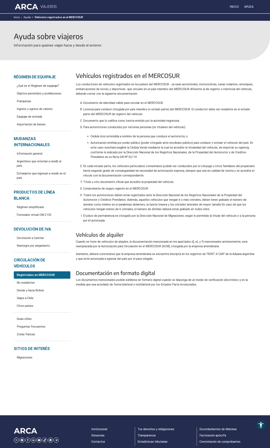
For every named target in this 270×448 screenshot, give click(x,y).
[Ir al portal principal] (26, 6)
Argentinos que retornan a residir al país (39, 163)
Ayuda (248, 6)
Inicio (234, 6)
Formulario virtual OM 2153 (34, 215)
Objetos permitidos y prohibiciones (39, 93)
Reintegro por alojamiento (33, 245)
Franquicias (24, 101)
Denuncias (98, 435)
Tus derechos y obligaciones (156, 429)
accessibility (260, 425)
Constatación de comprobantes (219, 441)
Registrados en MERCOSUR (36, 275)
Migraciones (24, 357)
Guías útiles (24, 319)
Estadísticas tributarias (153, 441)
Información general (29, 153)
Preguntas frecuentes (31, 326)
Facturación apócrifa (212, 435)
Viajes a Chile (25, 298)
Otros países (25, 306)
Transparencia (147, 435)
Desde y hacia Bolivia (30, 290)
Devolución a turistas (30, 238)
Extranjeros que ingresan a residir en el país (41, 176)
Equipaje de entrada (29, 116)
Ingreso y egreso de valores (35, 109)
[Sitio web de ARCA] (25, 431)
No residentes (26, 282)
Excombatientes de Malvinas (218, 429)
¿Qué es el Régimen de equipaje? (38, 86)
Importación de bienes (31, 124)
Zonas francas (26, 334)
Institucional (99, 429)
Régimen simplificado (30, 207)
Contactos (98, 441)
